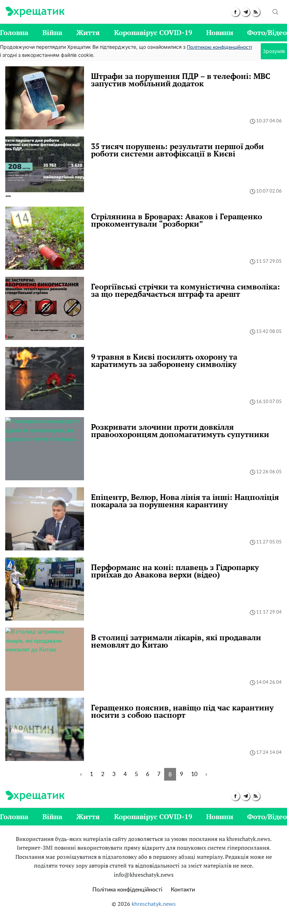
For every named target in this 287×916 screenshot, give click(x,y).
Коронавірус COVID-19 (153, 32)
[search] (275, 12)
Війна (52, 32)
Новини (219, 32)
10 (194, 774)
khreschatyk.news (154, 904)
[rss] (255, 12)
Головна (14, 32)
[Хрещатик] (34, 12)
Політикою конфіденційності (219, 47)
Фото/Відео (267, 32)
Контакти (183, 889)
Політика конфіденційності (127, 889)
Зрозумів (274, 51)
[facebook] (235, 12)
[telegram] (245, 12)
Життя (88, 32)
